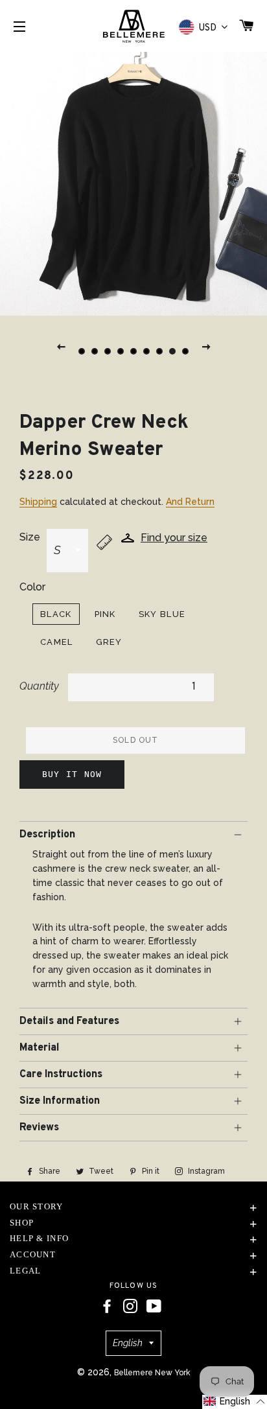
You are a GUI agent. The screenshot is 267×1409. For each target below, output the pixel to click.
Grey (109, 642)
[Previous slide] (61, 346)
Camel (56, 642)
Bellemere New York (152, 1372)
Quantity (39, 686)
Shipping (38, 501)
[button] (234, 1402)
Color (32, 587)
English (128, 1343)
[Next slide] (206, 346)
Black (56, 614)
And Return (190, 501)
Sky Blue (162, 614)
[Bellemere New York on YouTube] (153, 1306)
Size (29, 537)
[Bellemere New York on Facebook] (107, 1306)
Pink (105, 614)
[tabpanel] (133, 182)
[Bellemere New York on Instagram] (130, 1306)
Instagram (205, 1171)
